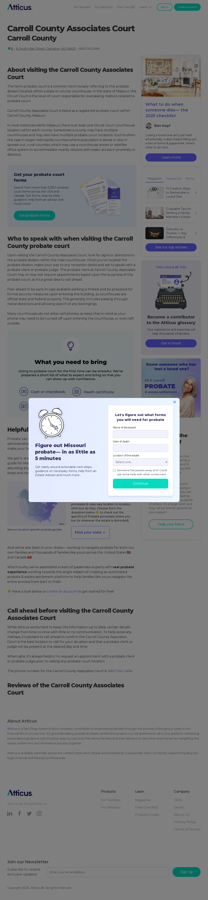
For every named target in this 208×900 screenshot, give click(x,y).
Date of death (121, 441)
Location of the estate (126, 455)
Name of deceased (124, 427)
